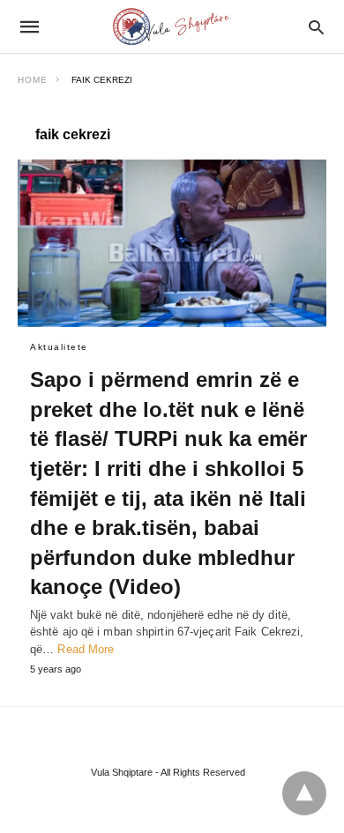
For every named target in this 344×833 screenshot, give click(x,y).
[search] (316, 27)
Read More (85, 649)
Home (33, 80)
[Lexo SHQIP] (171, 26)
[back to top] (304, 793)
